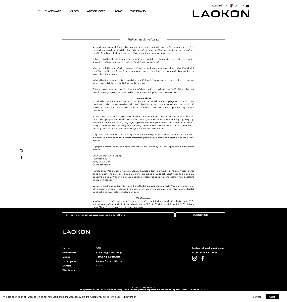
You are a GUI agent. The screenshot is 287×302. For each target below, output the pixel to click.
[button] (53, 11)
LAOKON (221, 14)
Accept (272, 296)
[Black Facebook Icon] (21, 157)
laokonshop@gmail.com (105, 74)
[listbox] (219, 5)
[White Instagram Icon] (194, 258)
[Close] (283, 296)
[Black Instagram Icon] (21, 151)
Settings (257, 296)
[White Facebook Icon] (202, 258)
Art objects (69, 261)
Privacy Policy (129, 296)
